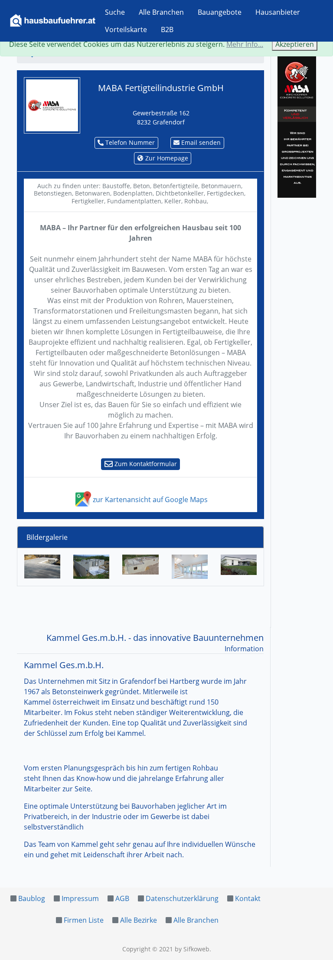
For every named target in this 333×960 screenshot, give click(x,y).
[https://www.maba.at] (52, 104)
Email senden (200, 142)
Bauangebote (220, 12)
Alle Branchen (161, 12)
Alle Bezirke (138, 920)
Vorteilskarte (126, 29)
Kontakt (248, 898)
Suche (115, 12)
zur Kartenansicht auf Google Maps (149, 499)
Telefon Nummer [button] (129, 142)
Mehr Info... (244, 44)
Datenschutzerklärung (182, 898)
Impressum (80, 898)
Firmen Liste (84, 920)
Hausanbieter (277, 12)
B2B (167, 29)
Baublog (31, 898)
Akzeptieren (294, 44)
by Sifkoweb (192, 949)
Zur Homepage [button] (166, 158)
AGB (122, 898)
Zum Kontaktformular (145, 464)
